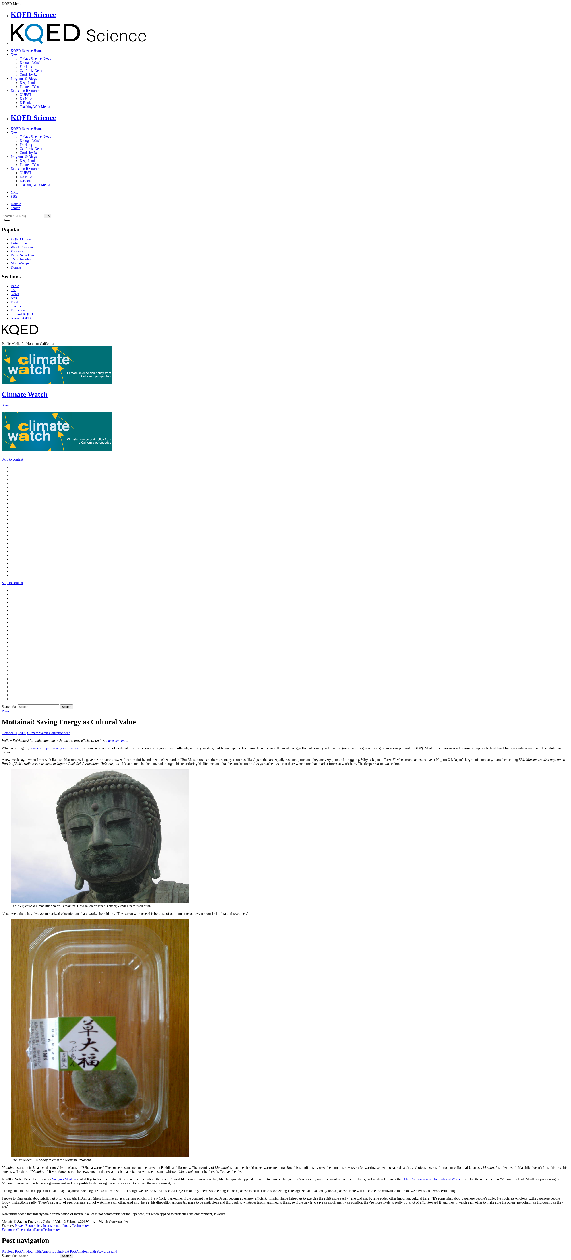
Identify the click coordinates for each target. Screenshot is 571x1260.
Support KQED (22, 314)
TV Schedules (21, 259)
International (51, 1225)
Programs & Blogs (24, 79)
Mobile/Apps (20, 263)
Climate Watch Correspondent (48, 733)
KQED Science (33, 14)
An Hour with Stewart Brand (89, 1251)
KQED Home (21, 239)
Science (16, 306)
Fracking (26, 66)
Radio (15, 286)
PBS (14, 196)
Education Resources (25, 91)
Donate (16, 204)
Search (15, 208)
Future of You (29, 87)
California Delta (31, 70)
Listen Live (19, 243)
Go (48, 216)
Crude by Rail (29, 74)
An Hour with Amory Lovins (32, 1251)
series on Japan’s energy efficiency (54, 748)
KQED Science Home (26, 50)
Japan (66, 1225)
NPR (14, 192)
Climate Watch (25, 394)
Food (14, 302)
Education (18, 310)
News (15, 54)
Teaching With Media (35, 107)
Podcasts (17, 251)
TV (13, 290)
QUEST (25, 95)
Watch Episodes (22, 247)
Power (6, 711)
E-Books (26, 103)
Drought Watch (30, 62)
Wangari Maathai (64, 1179)
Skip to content (12, 459)
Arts (14, 298)
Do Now (26, 99)
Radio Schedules (22, 255)
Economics (33, 1225)
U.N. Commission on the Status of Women (432, 1179)
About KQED (21, 318)
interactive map (116, 740)
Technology (80, 1225)
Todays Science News (35, 58)
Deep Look (28, 83)
